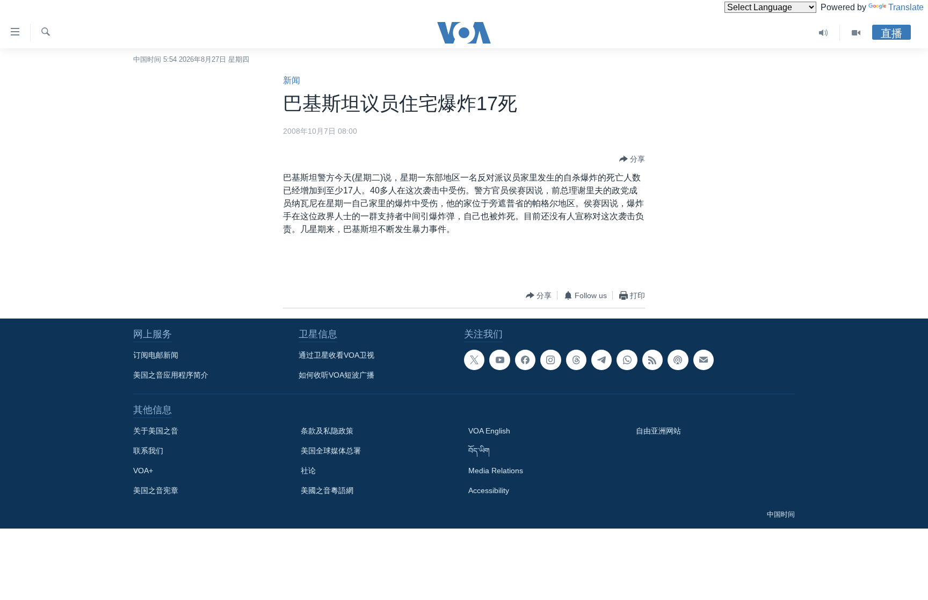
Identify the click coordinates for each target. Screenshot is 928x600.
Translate (906, 7)
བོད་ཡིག (479, 450)
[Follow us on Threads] (576, 360)
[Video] (856, 33)
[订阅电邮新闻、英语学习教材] (703, 360)
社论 (308, 470)
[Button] (632, 159)
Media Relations (495, 470)
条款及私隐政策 (327, 430)
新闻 (291, 80)
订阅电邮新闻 (155, 355)
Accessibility (488, 490)
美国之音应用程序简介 (170, 375)
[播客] (678, 360)
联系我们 (148, 450)
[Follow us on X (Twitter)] (474, 360)
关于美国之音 (155, 430)
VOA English (489, 430)
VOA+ (143, 470)
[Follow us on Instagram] (550, 360)
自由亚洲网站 (658, 430)
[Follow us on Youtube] (499, 360)
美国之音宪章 (155, 490)
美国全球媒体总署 (331, 450)
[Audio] (823, 33)
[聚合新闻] (652, 360)
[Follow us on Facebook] (525, 360)
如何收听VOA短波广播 (336, 375)
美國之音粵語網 (327, 490)
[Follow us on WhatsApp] (627, 360)
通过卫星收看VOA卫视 (336, 355)
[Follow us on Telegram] (601, 360)
